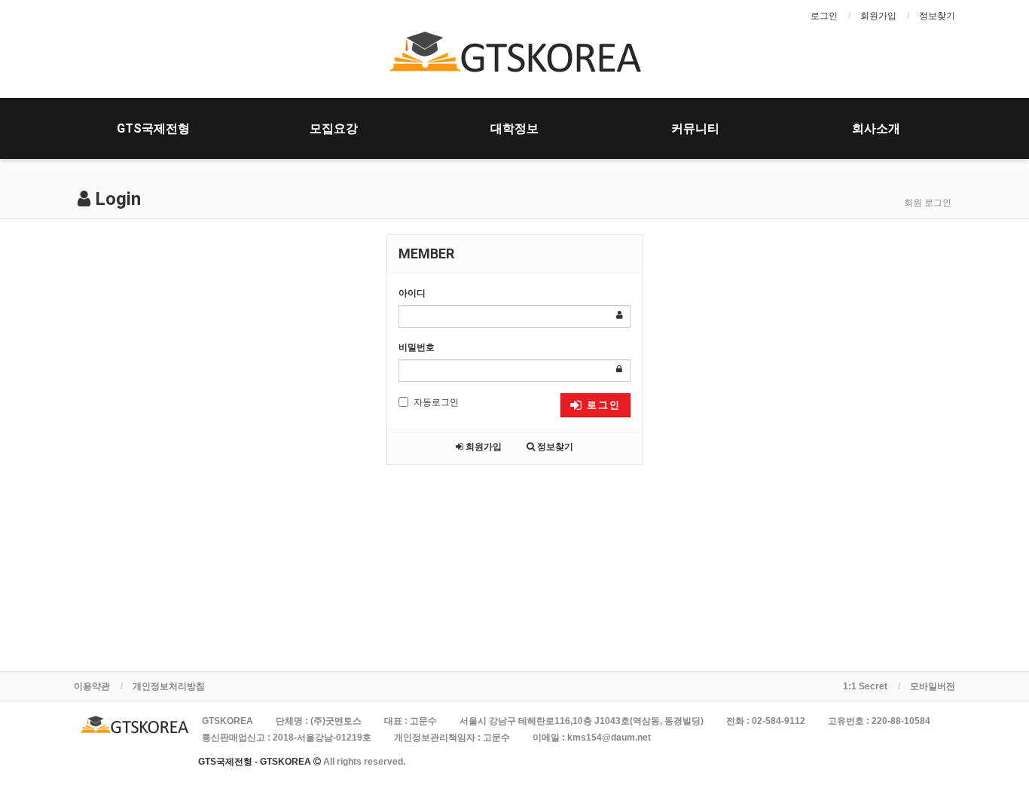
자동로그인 (436, 402)
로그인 (824, 16)
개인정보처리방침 (169, 686)
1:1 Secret (865, 686)
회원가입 (878, 16)
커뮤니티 (695, 128)
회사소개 (876, 128)
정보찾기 (937, 16)
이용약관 (92, 686)
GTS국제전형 (153, 128)
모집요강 (334, 128)
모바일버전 (932, 686)
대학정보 (514, 128)
